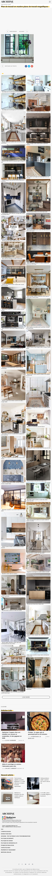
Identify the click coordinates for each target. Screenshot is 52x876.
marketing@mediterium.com (11, 825)
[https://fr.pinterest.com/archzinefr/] (32, 864)
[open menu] (49, 2)
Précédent (13, 31)
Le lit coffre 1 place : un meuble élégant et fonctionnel (45, 794)
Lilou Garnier (10, 740)
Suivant (22, 31)
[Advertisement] (26, 18)
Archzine (8, 2)
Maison (5, 4)
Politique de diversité (7, 838)
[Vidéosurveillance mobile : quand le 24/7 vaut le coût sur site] (33, 783)
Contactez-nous (5, 847)
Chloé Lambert (11, 768)
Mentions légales (6, 852)
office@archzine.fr (17, 826)
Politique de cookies (7, 840)
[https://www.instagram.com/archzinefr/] (22, 864)
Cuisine (9, 4)
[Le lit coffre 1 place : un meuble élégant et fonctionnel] (33, 798)
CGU (2, 829)
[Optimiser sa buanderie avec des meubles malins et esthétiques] (7, 798)
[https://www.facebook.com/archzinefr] (19, 864)
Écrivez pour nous (6, 833)
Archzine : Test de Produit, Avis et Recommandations (15, 836)
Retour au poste (10, 66)
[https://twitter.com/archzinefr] (29, 864)
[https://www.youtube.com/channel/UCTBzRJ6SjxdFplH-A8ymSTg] (26, 864)
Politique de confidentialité (9, 843)
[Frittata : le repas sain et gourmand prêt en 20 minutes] (39, 721)
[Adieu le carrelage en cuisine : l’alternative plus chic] (13, 753)
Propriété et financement (8, 849)
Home (2, 4)
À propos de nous (6, 831)
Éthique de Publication (7, 845)
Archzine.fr (9, 814)
